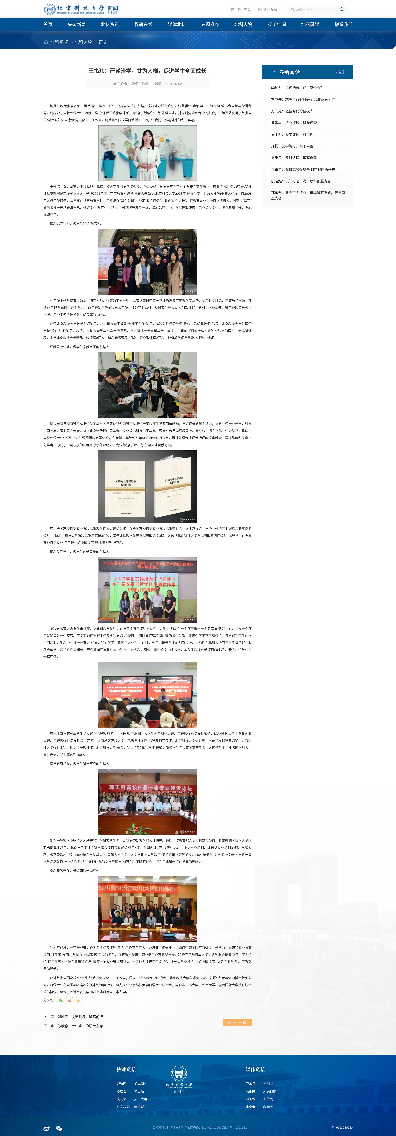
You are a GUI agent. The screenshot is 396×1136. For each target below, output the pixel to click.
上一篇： (73, 1017)
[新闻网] (80, 9)
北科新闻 (60, 42)
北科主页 (243, 9)
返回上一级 (237, 1022)
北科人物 (83, 42)
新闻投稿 (270, 9)
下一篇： (73, 1026)
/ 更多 (340, 72)
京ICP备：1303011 (234, 1127)
